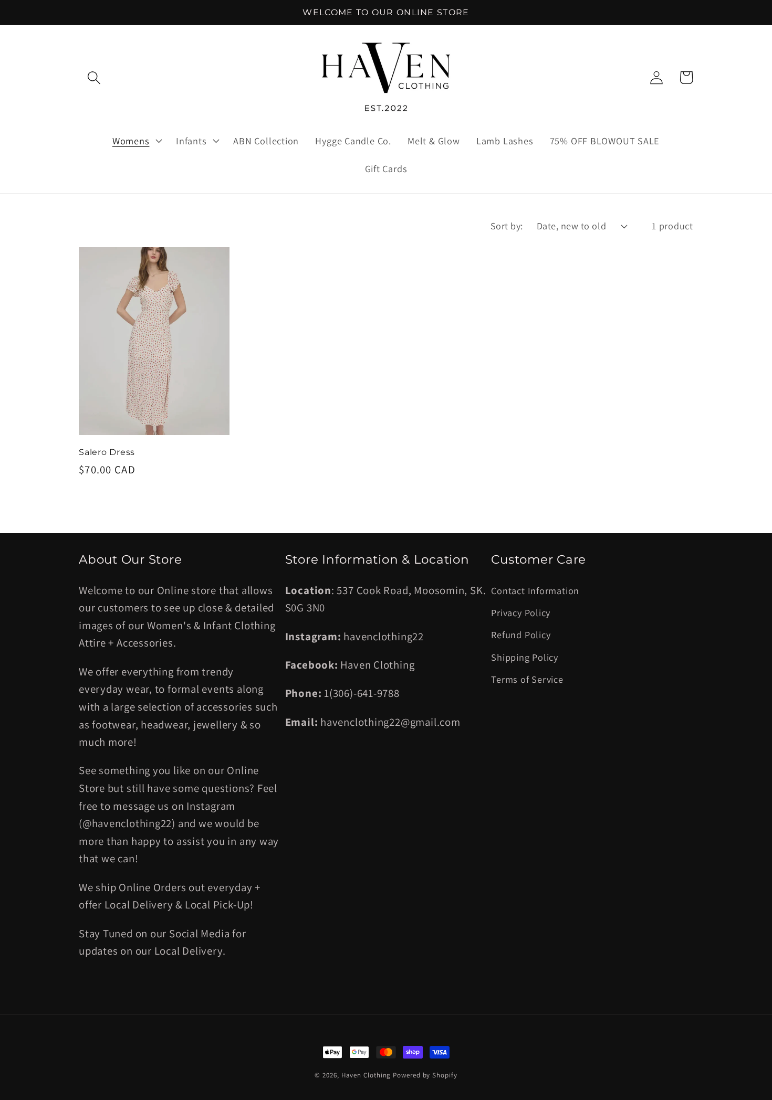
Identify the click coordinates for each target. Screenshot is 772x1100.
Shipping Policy (524, 657)
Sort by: (507, 225)
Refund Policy (520, 634)
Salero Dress (107, 452)
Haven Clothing (366, 1075)
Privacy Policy (520, 612)
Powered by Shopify (425, 1075)
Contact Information (535, 590)
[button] (94, 77)
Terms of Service (527, 679)
